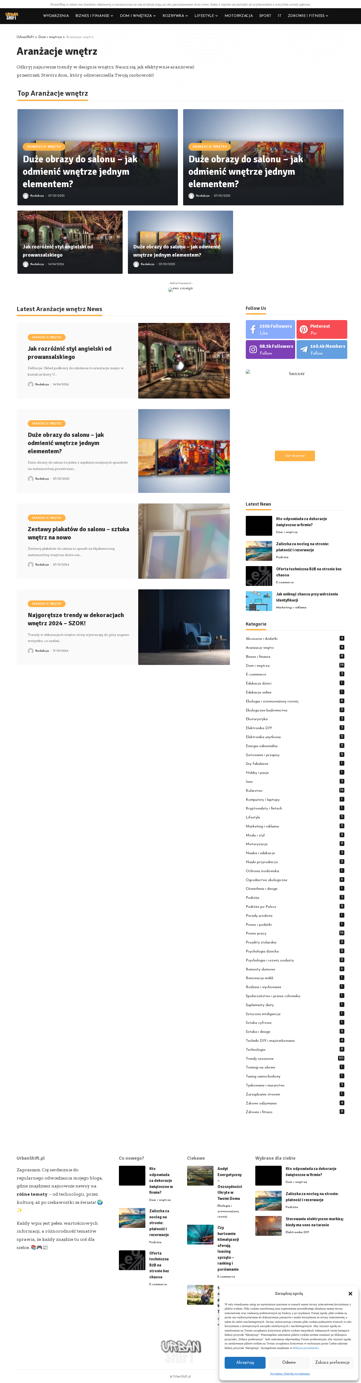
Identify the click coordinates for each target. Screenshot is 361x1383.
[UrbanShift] (12, 16)
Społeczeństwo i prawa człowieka (294, 995)
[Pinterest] (322, 329)
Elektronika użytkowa (294, 736)
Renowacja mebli (294, 977)
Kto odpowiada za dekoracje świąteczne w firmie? (161, 1180)
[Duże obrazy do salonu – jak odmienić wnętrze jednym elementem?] (184, 451)
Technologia (294, 1049)
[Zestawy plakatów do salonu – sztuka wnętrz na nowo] (184, 541)
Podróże (282, 557)
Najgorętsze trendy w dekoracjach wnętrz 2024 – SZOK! (76, 619)
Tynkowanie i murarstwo (294, 1085)
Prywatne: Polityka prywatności (290, 1373)
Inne (294, 781)
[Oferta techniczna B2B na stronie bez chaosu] (259, 576)
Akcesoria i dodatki (294, 638)
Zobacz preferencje (332, 1363)
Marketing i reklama (291, 607)
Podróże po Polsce (294, 906)
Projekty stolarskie (294, 942)
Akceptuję (245, 1363)
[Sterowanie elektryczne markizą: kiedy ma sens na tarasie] (268, 1226)
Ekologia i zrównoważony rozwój (294, 701)
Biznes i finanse (294, 656)
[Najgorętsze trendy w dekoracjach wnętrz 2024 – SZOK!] (184, 627)
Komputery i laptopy (294, 799)
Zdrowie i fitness (294, 1111)
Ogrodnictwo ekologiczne (294, 879)
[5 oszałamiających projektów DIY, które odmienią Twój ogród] (200, 1295)
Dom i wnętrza (287, 532)
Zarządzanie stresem (294, 1094)
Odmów (289, 1363)
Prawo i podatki (294, 924)
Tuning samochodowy (294, 1076)
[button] (350, 1293)
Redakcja (37, 195)
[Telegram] (322, 349)
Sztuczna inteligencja (294, 1013)
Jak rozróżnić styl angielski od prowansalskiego (70, 353)
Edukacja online (294, 692)
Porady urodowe (294, 915)
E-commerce (285, 582)
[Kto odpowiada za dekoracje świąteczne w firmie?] (259, 526)
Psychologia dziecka (294, 951)
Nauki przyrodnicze (294, 861)
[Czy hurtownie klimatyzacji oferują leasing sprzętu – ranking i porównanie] (200, 1235)
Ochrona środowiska (294, 870)
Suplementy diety (294, 1004)
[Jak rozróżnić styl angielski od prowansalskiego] (184, 361)
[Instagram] (270, 349)
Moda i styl (294, 835)
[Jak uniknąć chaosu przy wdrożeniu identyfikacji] (259, 601)
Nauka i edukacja (294, 852)
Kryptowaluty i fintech (294, 808)
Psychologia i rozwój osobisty (294, 960)
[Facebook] (270, 329)
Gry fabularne (294, 763)
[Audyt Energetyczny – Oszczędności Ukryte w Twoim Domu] (200, 1176)
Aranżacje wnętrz (44, 147)
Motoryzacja (294, 843)
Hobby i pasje (294, 772)
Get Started (294, 455)
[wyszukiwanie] (351, 16)
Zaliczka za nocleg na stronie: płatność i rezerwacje (159, 1223)
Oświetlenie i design (294, 888)
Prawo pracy (295, 933)
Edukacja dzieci (294, 683)
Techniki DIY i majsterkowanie (294, 1040)
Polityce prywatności (306, 1348)
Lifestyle (294, 817)
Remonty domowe (294, 969)
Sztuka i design (294, 1031)
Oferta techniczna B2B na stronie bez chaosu (159, 1265)
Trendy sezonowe (295, 1058)
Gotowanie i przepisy (294, 754)
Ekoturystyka (294, 718)
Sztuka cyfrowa (294, 1022)
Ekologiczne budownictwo (294, 710)
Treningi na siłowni (294, 1067)
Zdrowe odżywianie (294, 1103)
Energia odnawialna (294, 745)
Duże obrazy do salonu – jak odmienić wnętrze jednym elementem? (80, 171)
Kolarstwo (295, 790)
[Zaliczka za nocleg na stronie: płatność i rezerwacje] (259, 551)
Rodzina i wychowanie (294, 986)
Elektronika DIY (294, 727)
